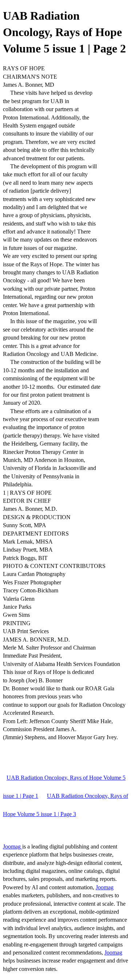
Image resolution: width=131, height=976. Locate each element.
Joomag (12, 846)
